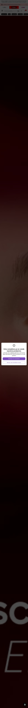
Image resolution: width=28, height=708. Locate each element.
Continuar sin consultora (14, 358)
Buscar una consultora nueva (14, 362)
